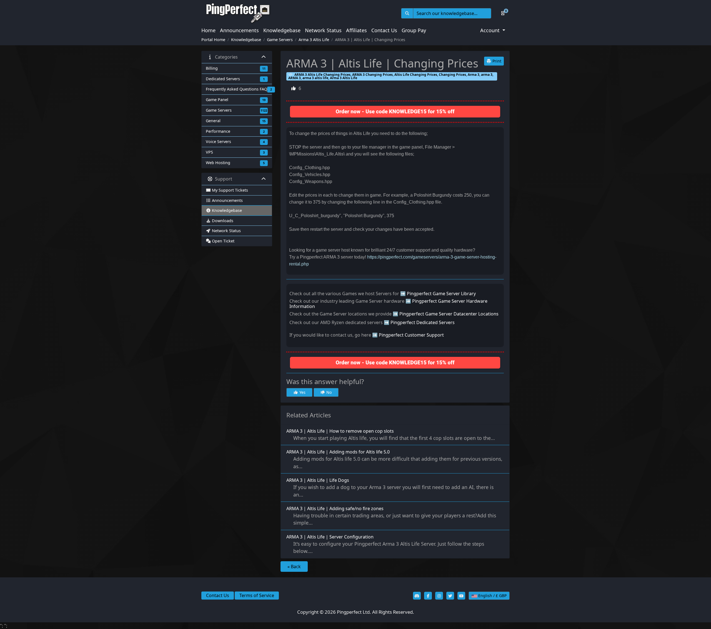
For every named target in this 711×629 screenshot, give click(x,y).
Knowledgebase (282, 30)
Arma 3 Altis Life (314, 39)
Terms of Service (256, 595)
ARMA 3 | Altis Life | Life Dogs (390, 487)
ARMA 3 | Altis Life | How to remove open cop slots (390, 434)
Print (496, 61)
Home (208, 30)
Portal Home (213, 39)
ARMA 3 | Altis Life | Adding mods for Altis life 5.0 (394, 459)
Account (490, 30)
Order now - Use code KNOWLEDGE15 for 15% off (395, 111)
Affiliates (356, 30)
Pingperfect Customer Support (411, 335)
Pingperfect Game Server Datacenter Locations (449, 314)
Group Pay (414, 30)
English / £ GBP (492, 595)
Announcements (239, 30)
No (328, 392)
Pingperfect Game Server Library (441, 293)
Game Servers (280, 39)
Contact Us (384, 30)
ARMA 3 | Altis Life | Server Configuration (385, 544)
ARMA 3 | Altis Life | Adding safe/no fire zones (391, 515)
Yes (302, 392)
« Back (294, 566)
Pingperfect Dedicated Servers (422, 322)
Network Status (323, 30)
